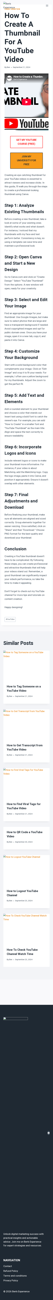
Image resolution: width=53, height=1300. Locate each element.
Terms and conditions (15, 1276)
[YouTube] (49, 1133)
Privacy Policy (10, 1280)
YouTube (10, 619)
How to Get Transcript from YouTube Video (25, 747)
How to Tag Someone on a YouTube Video (24, 688)
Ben (8, 67)
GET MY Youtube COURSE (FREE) (26, 142)
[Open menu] (47, 5)
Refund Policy (10, 1271)
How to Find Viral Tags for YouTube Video (24, 806)
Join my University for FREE (26, 160)
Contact (7, 1266)
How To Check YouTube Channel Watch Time (22, 952)
